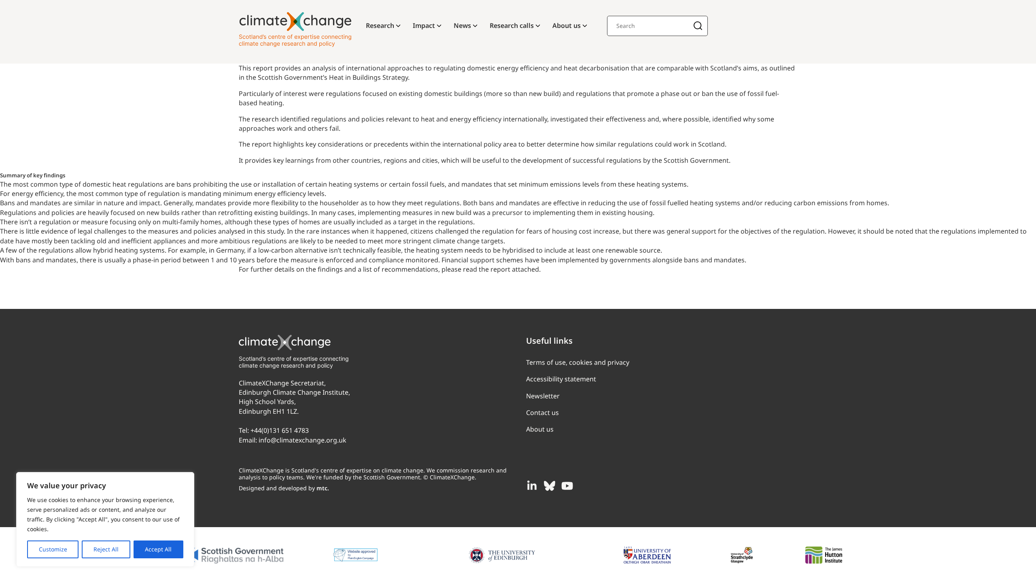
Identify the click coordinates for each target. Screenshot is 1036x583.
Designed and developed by (284, 488)
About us (566, 25)
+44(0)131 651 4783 (280, 430)
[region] (105, 519)
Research (380, 25)
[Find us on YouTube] (567, 486)
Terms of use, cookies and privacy (577, 362)
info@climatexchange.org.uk (302, 440)
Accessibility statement (561, 378)
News (462, 25)
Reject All (106, 549)
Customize (53, 549)
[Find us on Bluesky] (549, 486)
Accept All (158, 549)
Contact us (542, 412)
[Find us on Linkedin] (531, 486)
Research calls (512, 25)
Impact (424, 25)
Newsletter (543, 396)
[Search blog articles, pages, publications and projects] (698, 26)
